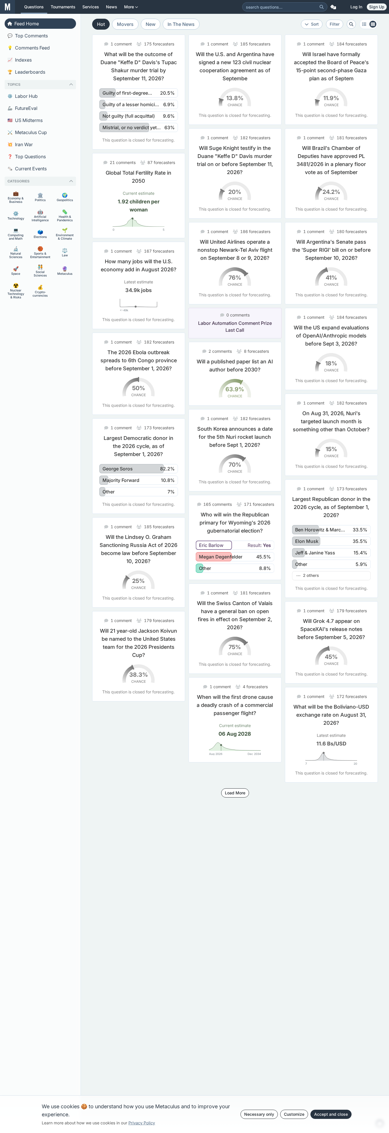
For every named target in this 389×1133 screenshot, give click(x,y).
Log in (356, 6)
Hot (101, 24)
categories (18, 181)
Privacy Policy (141, 1123)
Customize (294, 1114)
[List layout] (368, 24)
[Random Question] (333, 7)
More (129, 6)
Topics (13, 84)
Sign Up (376, 6)
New (150, 24)
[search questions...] (351, 24)
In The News (181, 24)
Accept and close (331, 1114)
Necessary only (259, 1114)
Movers (125, 24)
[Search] (321, 7)
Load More (235, 792)
